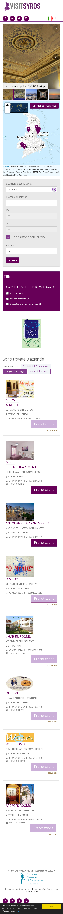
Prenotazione (44, 489)
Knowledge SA (39, 889)
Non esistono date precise (28, 237)
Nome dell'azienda (16, 196)
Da (8, 210)
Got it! (51, 906)
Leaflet (6, 166)
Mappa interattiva (46, 105)
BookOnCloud (31, 891)
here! (17, 911)
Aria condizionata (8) (19, 298)
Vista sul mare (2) (18, 293)
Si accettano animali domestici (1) (25, 304)
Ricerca (13, 260)
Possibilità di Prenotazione (36, 366)
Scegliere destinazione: (19, 183)
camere (10, 245)
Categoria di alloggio (15, 371)
